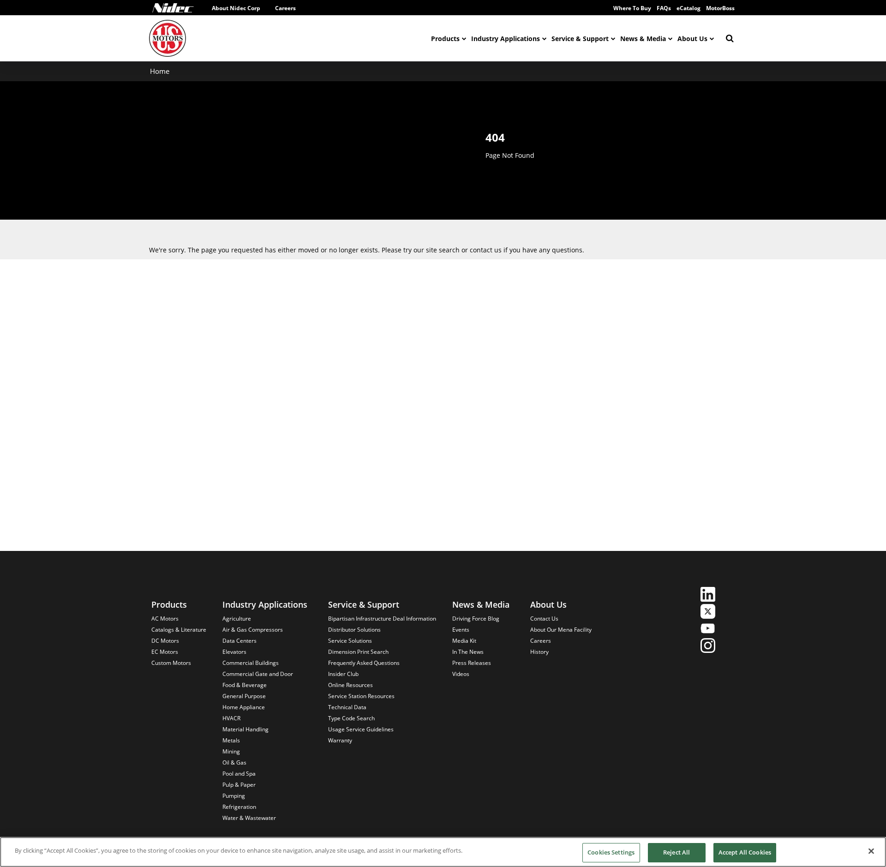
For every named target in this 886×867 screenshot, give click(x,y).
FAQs (664, 8)
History (539, 652)
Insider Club (343, 674)
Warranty (340, 740)
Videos (460, 674)
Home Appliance (243, 707)
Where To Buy (632, 8)
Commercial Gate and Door (257, 674)
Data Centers (239, 641)
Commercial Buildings (250, 663)
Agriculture (236, 618)
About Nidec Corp (236, 8)
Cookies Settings (611, 852)
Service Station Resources (361, 696)
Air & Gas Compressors (252, 630)
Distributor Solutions (354, 630)
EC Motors (164, 652)
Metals (231, 740)
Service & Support (580, 38)
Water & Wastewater (249, 818)
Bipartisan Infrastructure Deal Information (382, 618)
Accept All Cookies (744, 852)
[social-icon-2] (707, 612)
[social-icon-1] (707, 595)
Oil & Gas (234, 762)
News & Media (643, 38)
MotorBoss (720, 8)
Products (445, 38)
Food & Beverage (244, 685)
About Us (692, 38)
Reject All (676, 852)
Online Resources (350, 685)
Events (460, 630)
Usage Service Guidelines (361, 729)
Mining (231, 751)
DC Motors (165, 641)
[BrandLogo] (167, 38)
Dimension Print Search (358, 652)
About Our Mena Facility (561, 630)
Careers (285, 8)
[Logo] (173, 7)
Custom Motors (171, 663)
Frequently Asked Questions (364, 663)
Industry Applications (505, 38)
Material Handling (245, 729)
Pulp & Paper (239, 785)
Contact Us (544, 618)
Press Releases (471, 663)
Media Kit (464, 641)
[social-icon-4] (707, 646)
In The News (468, 652)
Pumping (233, 796)
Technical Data (347, 707)
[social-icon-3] (707, 629)
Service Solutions (350, 641)
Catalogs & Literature (178, 630)
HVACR (231, 718)
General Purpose (244, 696)
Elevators (234, 652)
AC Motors (165, 618)
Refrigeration (239, 807)
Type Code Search (351, 718)
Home (159, 71)
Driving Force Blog (475, 618)
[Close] (871, 851)
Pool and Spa (239, 773)
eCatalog (688, 8)
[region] (443, 852)
